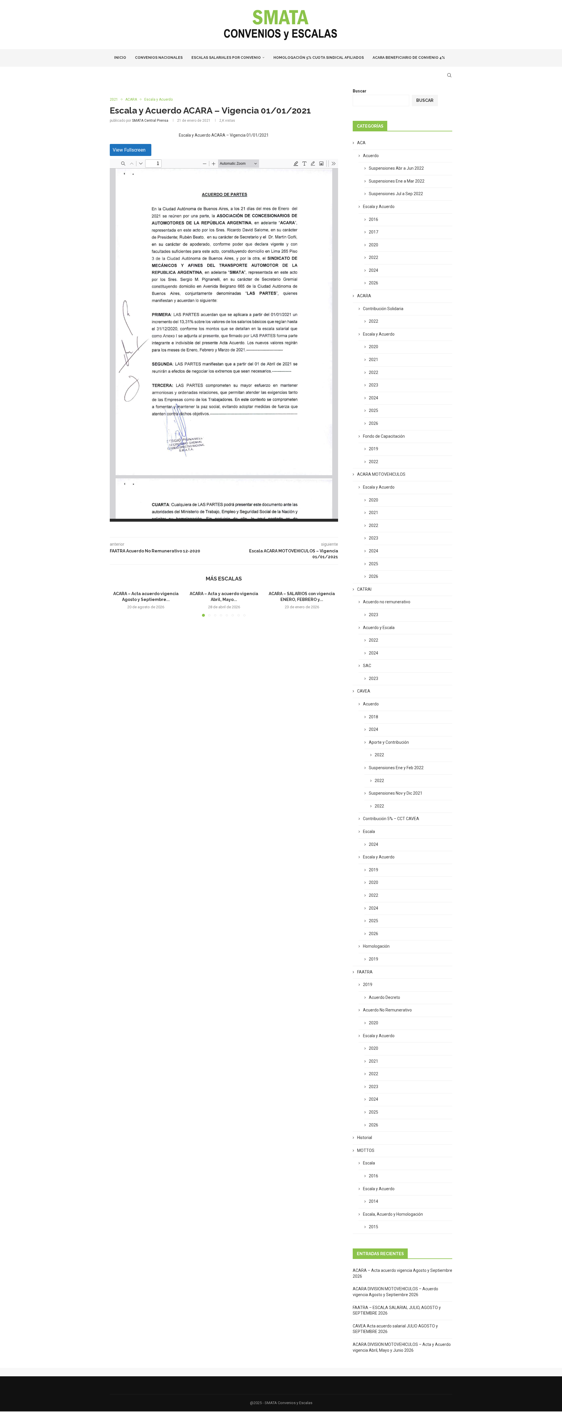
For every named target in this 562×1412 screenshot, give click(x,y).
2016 (373, 219)
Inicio (120, 58)
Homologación (376, 946)
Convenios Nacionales (159, 58)
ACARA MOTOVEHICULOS (381, 474)
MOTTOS (365, 1150)
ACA (361, 142)
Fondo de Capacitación (384, 436)
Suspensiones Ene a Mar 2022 (396, 181)
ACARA (364, 295)
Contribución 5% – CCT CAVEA (391, 818)
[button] (118, 604)
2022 (373, 257)
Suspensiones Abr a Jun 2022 (396, 168)
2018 (373, 716)
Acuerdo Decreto (384, 997)
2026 (373, 283)
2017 (373, 232)
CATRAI (364, 589)
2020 (373, 245)
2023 (373, 385)
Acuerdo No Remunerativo (387, 1010)
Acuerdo (371, 155)
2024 (373, 270)
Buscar (359, 91)
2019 (373, 448)
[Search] (449, 75)
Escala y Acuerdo (379, 206)
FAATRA (365, 972)
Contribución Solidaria (383, 308)
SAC (367, 665)
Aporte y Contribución (389, 742)
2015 (373, 1226)
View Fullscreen (129, 150)
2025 (373, 410)
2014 (373, 1201)
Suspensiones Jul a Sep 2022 (396, 193)
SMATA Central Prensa (150, 120)
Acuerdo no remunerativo (386, 602)
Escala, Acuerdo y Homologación (393, 1214)
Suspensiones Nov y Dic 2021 (395, 793)
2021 (373, 359)
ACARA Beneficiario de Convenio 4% (409, 58)
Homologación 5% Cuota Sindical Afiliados (318, 58)
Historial (364, 1137)
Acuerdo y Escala (379, 627)
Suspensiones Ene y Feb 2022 (396, 767)
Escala (369, 831)
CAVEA (363, 691)
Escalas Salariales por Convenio (226, 58)
